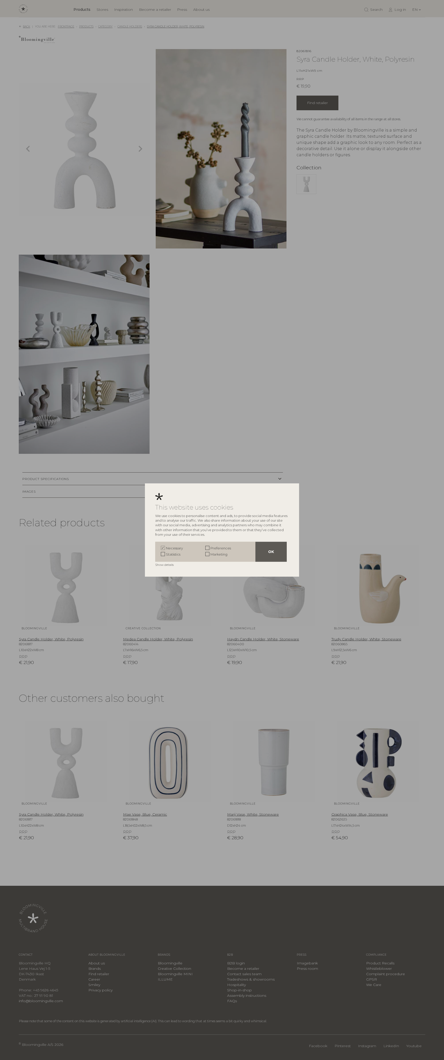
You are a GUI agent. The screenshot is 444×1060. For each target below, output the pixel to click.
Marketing (218, 554)
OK (271, 551)
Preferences (220, 548)
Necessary (174, 548)
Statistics (173, 554)
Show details (164, 565)
